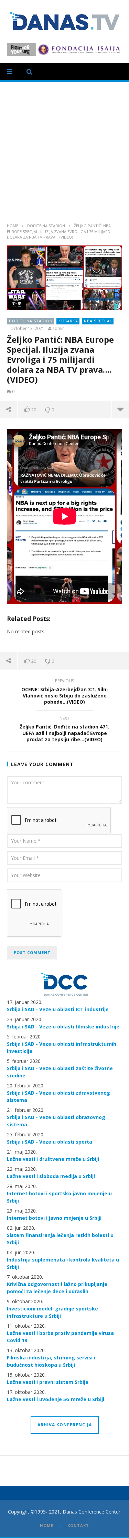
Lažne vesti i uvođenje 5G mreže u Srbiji (55, 1399)
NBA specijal (98, 320)
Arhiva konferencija (64, 1425)
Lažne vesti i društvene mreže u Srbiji (53, 1159)
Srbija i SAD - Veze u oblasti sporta (49, 1141)
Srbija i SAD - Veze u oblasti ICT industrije (58, 1009)
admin (58, 328)
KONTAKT (78, 1525)
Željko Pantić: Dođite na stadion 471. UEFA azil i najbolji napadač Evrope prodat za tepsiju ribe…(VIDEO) (64, 730)
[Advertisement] (64, 149)
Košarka (68, 320)
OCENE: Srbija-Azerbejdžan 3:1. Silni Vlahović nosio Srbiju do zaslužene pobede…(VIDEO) (64, 692)
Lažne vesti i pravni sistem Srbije (47, 1382)
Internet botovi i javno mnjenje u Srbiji (54, 1218)
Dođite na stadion (46, 225)
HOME (46, 1525)
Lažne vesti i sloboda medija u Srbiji (51, 1176)
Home (12, 225)
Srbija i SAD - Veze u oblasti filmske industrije (63, 1026)
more (120, 409)
